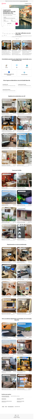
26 (9, 33)
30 (4, 35)
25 (7, 33)
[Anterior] (15, 39)
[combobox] (10, 18)
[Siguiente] (18, 39)
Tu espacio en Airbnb (28, 3)
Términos (18, 417)
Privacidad (15, 417)
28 (12, 33)
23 (4, 33)
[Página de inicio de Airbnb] (4, 3)
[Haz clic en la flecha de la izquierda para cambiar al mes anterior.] (4, 23)
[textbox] (7, 21)
